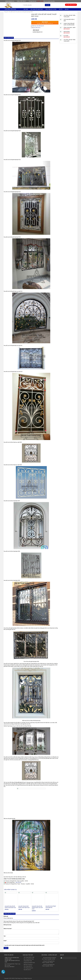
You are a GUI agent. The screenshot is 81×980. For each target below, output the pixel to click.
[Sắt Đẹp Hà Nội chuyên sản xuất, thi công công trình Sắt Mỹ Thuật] (8, 5)
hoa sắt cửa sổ (37, 27)
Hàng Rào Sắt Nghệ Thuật (29, 962)
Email (5, 940)
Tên (5, 936)
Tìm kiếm (47, 5)
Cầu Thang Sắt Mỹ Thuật (29, 957)
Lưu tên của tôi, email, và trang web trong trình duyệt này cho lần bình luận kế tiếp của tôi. (25, 945)
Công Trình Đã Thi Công (50, 9)
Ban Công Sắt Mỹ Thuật (29, 959)
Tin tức (60, 9)
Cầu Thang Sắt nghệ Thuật (37, 9)
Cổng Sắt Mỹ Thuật (28, 960)
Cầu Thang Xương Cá (28, 967)
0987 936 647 (18, 882)
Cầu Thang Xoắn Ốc (28, 966)
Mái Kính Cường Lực (28, 964)
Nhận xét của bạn (8, 928)
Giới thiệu (26, 9)
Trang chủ (6, 11)
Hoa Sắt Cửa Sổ (12, 11)
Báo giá (66, 9)
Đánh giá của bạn (7, 924)
